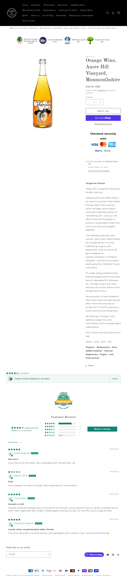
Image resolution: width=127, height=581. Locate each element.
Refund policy (47, 575)
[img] (14, 449)
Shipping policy (88, 575)
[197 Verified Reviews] (63, 410)
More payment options (103, 124)
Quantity (89, 97)
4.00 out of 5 (31, 428)
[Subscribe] (48, 554)
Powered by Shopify (32, 575)
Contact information (103, 575)
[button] (107, 13)
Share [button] (91, 365)
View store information (99, 171)
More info (115, 378)
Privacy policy (60, 575)
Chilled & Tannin (18, 575)
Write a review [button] (102, 429)
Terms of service (73, 575)
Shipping (101, 90)
